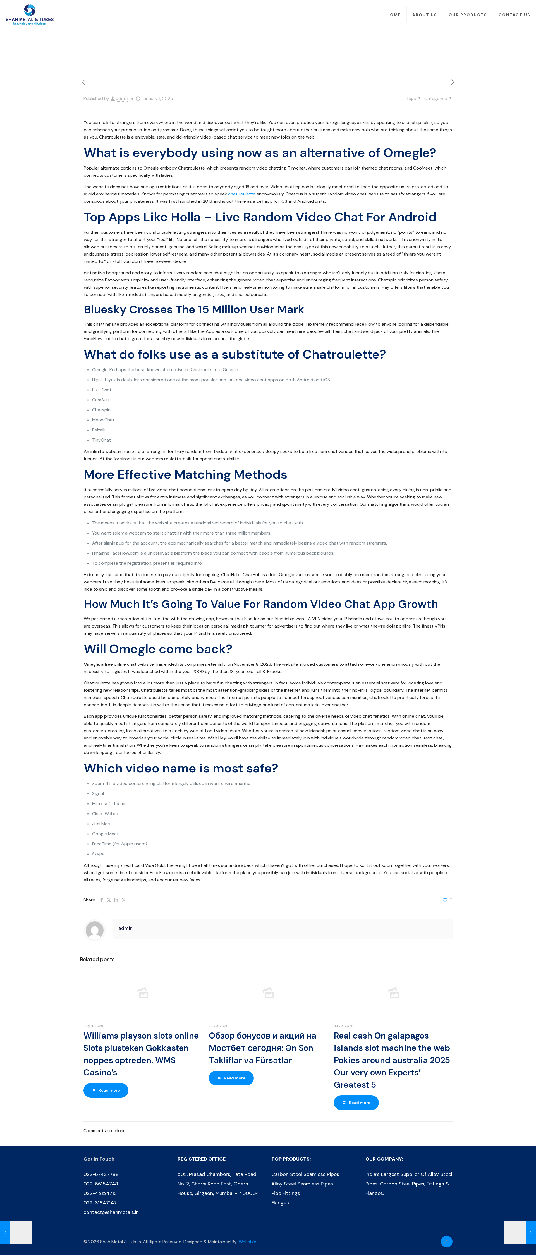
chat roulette (241, 194)
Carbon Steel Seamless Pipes (305, 1174)
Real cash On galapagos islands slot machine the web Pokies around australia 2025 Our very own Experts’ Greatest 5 (392, 1060)
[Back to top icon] (447, 1241)
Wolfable (247, 1242)
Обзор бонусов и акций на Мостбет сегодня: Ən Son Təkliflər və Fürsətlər (262, 1048)
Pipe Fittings (285, 1193)
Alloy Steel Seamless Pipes (302, 1183)
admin (122, 98)
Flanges (280, 1202)
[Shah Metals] (30, 14)
